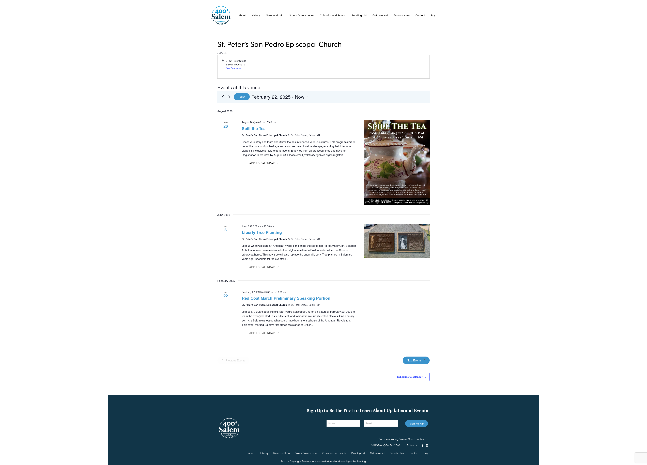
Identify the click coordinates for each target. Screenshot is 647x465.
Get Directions (233, 68)
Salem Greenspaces (301, 15)
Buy (433, 15)
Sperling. (361, 461)
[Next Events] (229, 97)
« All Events (221, 53)
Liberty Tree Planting (262, 232)
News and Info (274, 15)
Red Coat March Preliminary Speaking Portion (286, 298)
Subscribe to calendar (409, 376)
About (242, 15)
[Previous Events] (223, 97)
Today (241, 96)
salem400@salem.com (385, 445)
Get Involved (380, 15)
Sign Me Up (416, 423)
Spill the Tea (254, 128)
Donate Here (402, 15)
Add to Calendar (262, 163)
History (256, 15)
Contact (420, 15)
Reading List (359, 15)
